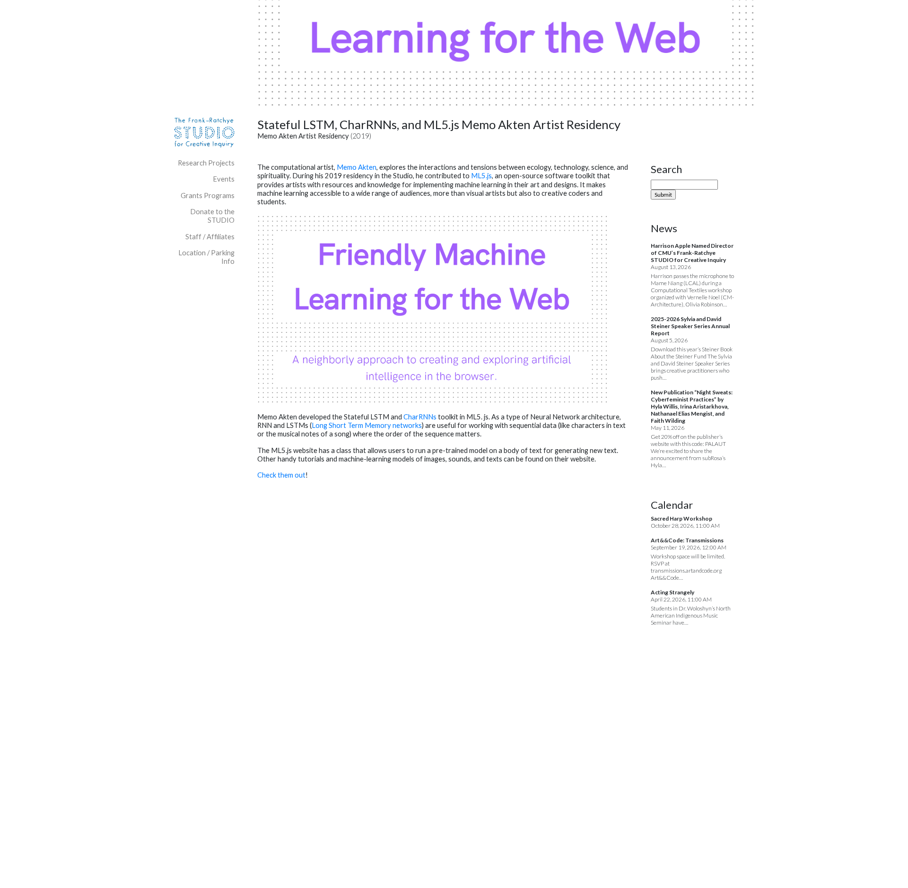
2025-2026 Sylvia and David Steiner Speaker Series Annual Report (690, 326)
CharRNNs (420, 417)
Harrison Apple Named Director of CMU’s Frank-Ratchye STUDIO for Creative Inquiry (692, 252)
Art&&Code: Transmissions (687, 540)
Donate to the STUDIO (212, 216)
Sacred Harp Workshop (681, 518)
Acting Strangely (672, 592)
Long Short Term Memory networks (367, 425)
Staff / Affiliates (210, 237)
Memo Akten (356, 167)
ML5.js (481, 176)
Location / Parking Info (206, 257)
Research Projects (206, 163)
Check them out (281, 475)
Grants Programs (208, 196)
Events (224, 179)
